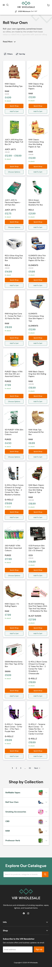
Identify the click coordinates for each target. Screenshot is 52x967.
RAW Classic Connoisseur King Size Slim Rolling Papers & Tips (36, 143)
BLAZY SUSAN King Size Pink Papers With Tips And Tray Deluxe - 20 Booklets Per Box (38, 607)
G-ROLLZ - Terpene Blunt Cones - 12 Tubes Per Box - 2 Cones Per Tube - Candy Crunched (37, 729)
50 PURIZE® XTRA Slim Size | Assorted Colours (14, 432)
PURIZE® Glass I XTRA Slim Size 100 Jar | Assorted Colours (13, 374)
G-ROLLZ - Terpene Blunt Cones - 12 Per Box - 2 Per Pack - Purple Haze (13, 728)
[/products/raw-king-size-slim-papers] (38, 72)
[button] (8, 31)
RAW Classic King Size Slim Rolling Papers (36, 86)
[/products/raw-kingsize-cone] (14, 301)
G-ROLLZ (9, 499)
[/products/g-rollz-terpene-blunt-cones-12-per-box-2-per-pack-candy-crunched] (38, 712)
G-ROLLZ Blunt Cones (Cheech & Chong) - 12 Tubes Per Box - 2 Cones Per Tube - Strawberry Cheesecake (38, 667)
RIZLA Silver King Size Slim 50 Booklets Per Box (14, 257)
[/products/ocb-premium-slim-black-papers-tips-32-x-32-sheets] (38, 533)
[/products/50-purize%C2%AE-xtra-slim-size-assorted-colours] (14, 417)
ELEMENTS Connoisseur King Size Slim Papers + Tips (36, 317)
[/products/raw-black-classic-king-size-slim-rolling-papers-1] (38, 359)
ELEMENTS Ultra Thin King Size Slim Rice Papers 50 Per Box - (37, 257)
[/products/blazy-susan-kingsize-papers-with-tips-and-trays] (38, 592)
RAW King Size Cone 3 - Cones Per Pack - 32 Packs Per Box (14, 316)
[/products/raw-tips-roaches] (14, 72)
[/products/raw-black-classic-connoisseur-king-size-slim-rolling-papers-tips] (38, 473)
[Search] (45, 874)
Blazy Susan (35, 616)
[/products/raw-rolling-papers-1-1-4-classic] (14, 592)
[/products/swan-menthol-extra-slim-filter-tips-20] (14, 649)
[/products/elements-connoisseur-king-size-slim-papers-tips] (38, 301)
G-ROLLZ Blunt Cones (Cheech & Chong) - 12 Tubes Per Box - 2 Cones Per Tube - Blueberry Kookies (14, 490)
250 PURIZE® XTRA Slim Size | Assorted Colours (13, 548)
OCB (31, 555)
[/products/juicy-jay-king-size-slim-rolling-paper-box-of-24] (14, 127)
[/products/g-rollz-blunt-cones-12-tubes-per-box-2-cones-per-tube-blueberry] (14, 473)
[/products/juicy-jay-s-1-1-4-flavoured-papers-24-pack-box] (14, 188)
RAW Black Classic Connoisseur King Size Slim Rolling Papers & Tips (36, 488)
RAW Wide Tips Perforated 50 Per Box (36, 432)
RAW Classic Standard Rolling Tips (13, 85)
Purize (8, 381)
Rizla (31, 210)
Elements (33, 265)
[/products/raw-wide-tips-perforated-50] (38, 417)
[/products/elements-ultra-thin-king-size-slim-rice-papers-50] (38, 243)
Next (36, 768)
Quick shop (14, 106)
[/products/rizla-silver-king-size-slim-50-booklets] (14, 243)
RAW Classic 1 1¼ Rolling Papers (12, 605)
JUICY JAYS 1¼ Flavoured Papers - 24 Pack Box (13, 202)
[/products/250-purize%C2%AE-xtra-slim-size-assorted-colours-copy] (14, 359)
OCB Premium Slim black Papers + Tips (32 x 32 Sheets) (37, 548)
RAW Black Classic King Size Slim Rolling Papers (37, 374)
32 (30, 768)
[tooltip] (8, 31)
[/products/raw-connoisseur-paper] (38, 127)
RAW (7, 91)
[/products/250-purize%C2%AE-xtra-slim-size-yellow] (14, 533)
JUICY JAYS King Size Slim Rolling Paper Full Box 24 (14, 142)
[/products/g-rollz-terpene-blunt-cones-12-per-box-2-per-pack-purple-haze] (14, 712)
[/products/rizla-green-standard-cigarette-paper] (38, 188)
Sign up (39, 949)
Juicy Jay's (10, 149)
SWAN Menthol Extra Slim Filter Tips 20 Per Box (14, 664)
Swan (7, 671)
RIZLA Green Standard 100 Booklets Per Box (36, 202)
